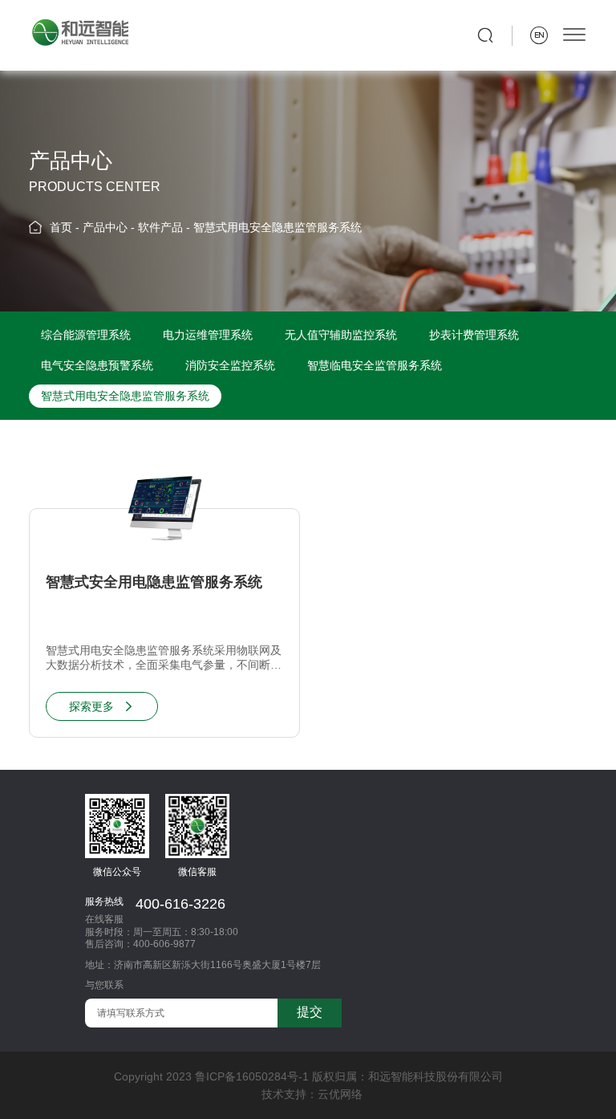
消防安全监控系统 (230, 365)
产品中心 (105, 227)
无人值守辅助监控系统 (341, 334)
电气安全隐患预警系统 (97, 365)
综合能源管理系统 (86, 334)
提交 (309, 1012)
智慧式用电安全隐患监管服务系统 (277, 227)
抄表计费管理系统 (474, 334)
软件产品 (160, 227)
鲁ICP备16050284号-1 (252, 1076)
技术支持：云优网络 (312, 1094)
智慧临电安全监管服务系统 (374, 365)
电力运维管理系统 (208, 334)
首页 (61, 227)
